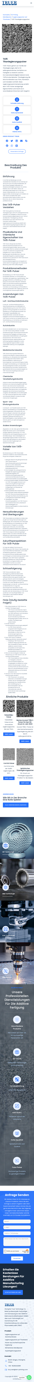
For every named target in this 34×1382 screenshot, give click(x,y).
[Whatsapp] (29, 1377)
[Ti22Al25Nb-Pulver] (9, 706)
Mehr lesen (9, 734)
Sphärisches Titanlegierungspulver (25, 769)
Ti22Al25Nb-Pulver (9, 716)
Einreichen (17, 1258)
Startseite (6, 15)
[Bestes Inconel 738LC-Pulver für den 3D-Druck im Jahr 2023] (25, 708)
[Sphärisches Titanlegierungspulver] (25, 756)
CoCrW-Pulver (8, 763)
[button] (7, 141)
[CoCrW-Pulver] (9, 754)
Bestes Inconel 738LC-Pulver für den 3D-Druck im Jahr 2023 (25, 722)
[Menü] (31, 3)
